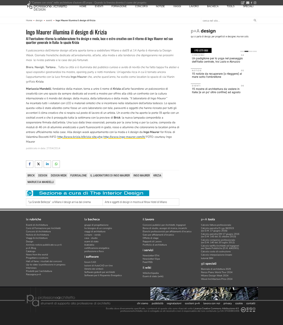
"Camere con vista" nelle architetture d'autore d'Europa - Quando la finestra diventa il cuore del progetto (88, 2)
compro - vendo (92, 234)
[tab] (242, 51)
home (83, 6)
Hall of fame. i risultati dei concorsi (44, 261)
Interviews (31, 267)
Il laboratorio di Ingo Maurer (110, 175)
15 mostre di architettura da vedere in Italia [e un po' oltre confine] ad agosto (216, 90)
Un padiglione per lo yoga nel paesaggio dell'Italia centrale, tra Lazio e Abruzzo (217, 60)
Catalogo (30, 251)
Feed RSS (147, 262)
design (40, 9)
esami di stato (91, 241)
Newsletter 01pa (151, 258)
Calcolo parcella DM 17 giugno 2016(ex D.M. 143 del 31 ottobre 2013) (220, 235)
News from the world (37, 254)
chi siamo (142, 303)
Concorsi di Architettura (38, 231)
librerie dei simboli (93, 268)
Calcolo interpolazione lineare (216, 254)
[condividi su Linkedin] (47, 164)
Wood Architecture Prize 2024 (216, 279)
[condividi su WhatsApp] (56, 164)
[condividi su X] (38, 164)
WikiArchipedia (151, 273)
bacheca (213, 6)
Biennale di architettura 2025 (216, 269)
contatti (250, 303)
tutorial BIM (207, 258)
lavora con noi (211, 303)
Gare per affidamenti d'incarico (158, 234)
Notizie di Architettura (37, 234)
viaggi (177, 6)
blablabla (89, 244)
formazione (119, 6)
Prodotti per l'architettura (39, 271)
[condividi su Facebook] (29, 164)
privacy (228, 303)
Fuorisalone (78, 175)
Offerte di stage (150, 238)
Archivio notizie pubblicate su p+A (44, 244)
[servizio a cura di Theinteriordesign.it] (87, 193)
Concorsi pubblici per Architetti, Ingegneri (164, 224)
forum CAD (90, 262)
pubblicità (157, 303)
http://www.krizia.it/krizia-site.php (80, 137)
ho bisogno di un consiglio (98, 228)
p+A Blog (31, 248)
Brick (31, 175)
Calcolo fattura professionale (216, 224)
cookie (239, 303)
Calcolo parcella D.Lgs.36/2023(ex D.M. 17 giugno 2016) (217, 229)
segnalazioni (174, 303)
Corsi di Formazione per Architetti (43, 228)
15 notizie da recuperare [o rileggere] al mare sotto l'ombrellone (217, 75)
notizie (160, 6)
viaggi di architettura (94, 231)
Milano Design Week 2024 (214, 275)
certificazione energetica (96, 248)
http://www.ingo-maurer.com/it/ (124, 137)
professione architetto (47, 6)
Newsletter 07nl (151, 255)
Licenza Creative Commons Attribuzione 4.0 (216, 308)
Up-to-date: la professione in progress (45, 264)
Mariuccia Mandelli (41, 182)
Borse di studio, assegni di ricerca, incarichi (165, 228)
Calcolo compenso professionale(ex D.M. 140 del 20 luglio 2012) (218, 241)
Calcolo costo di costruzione (216, 251)
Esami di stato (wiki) (153, 276)
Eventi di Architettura (37, 224)
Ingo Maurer (141, 175)
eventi (99, 6)
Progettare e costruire (37, 257)
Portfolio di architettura (155, 244)
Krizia (157, 175)
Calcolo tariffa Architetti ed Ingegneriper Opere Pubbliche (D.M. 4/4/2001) (220, 247)
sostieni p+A (192, 303)
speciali (248, 6)
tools (230, 6)
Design (29, 241)
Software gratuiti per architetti (99, 272)
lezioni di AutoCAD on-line (98, 265)
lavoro (194, 6)
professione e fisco (94, 251)
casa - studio (91, 238)
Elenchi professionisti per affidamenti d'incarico (167, 231)
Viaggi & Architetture (37, 238)
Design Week (59, 175)
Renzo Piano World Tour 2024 (216, 272)
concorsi (141, 6)
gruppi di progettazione (96, 224)
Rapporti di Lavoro (152, 241)
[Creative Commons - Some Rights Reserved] (248, 309)
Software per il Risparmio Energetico (103, 275)
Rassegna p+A (33, 274)
